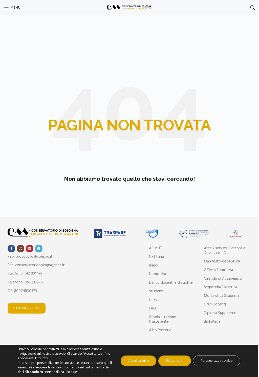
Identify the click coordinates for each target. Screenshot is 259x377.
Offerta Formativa (218, 270)
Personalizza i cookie (217, 361)
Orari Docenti (215, 304)
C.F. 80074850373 (22, 291)
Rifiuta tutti (174, 361)
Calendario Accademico (223, 279)
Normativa (157, 274)
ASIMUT (155, 248)
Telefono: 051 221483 (25, 274)
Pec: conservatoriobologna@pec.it (36, 265)
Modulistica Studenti (221, 296)
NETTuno (156, 257)
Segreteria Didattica (220, 287)
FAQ (152, 308)
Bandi (153, 265)
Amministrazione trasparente (162, 319)
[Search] (253, 8)
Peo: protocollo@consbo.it (30, 257)
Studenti (156, 291)
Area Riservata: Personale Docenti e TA (224, 250)
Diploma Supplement (221, 313)
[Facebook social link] (11, 248)
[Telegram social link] (38, 248)
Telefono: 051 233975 (25, 282)
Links (153, 300)
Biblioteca (212, 322)
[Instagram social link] (20, 248)
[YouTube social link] (29, 248)
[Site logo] (129, 7)
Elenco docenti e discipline (171, 283)
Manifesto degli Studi (222, 261)
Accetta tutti (138, 361)
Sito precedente (26, 308)
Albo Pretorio (160, 330)
